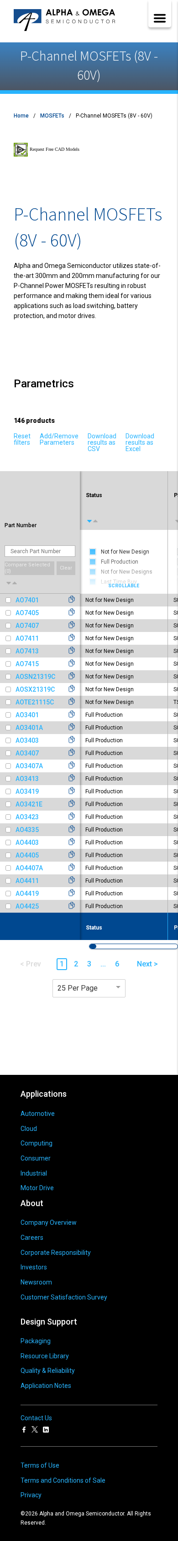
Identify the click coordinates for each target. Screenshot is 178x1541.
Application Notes (46, 1385)
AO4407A (29, 868)
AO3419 (27, 791)
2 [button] (76, 964)
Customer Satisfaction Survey (64, 1297)
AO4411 (27, 881)
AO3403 (27, 740)
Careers (32, 1237)
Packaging (36, 1341)
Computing (36, 1143)
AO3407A (29, 766)
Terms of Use (40, 1465)
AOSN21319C (35, 676)
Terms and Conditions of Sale (63, 1480)
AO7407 (27, 625)
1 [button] (62, 964)
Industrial (34, 1173)
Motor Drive (37, 1188)
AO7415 (27, 664)
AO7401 (27, 600)
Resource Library (45, 1356)
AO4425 (27, 906)
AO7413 (27, 651)
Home (21, 116)
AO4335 (27, 830)
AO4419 (27, 893)
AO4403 (27, 842)
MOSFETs (52, 116)
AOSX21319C (35, 689)
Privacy (31, 1495)
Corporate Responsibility (56, 1252)
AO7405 (27, 613)
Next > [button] (147, 964)
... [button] (103, 964)
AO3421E (29, 804)
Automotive (38, 1113)
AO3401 (27, 715)
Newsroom (36, 1282)
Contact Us (36, 1418)
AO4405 (27, 855)
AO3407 (27, 753)
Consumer (36, 1158)
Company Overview (49, 1222)
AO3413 (27, 779)
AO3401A (29, 727)
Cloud (29, 1128)
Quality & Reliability (48, 1370)
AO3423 (27, 817)
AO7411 (27, 638)
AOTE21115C (35, 702)
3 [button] (89, 964)
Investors (34, 1267)
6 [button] (117, 964)
